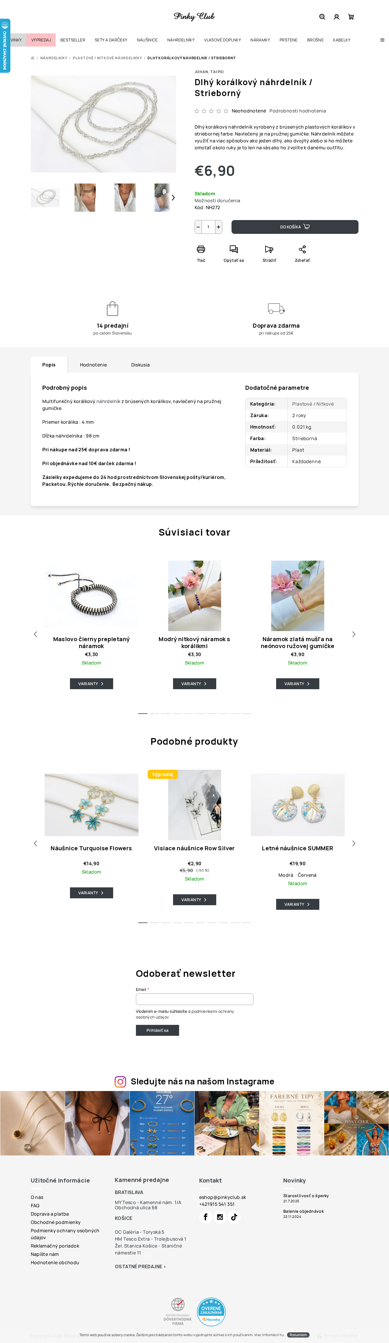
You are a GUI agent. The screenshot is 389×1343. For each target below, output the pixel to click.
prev (35, 634)
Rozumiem (298, 1334)
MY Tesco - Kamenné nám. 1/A (148, 1202)
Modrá (285, 875)
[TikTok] (234, 1217)
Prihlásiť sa (157, 1030)
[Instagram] (220, 1217)
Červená (307, 875)
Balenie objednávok (303, 1211)
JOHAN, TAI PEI (209, 71)
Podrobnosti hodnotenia (298, 111)
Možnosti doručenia (217, 200)
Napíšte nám (45, 1254)
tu (282, 1334)
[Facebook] (205, 1217)
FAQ (35, 1205)
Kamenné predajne (142, 1180)
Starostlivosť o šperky (306, 1196)
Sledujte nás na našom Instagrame (202, 1081)
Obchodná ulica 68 (136, 1207)
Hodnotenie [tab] (93, 365)
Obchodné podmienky (56, 1222)
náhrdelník (108, 401)
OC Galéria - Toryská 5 (139, 1232)
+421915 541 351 (217, 1204)
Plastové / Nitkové (313, 404)
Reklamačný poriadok (55, 1246)
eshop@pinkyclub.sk (222, 1197)
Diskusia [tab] (140, 365)
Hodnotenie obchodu (55, 1262)
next (353, 634)
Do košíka (290, 227)
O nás (37, 1197)
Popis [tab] (49, 365)
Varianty (88, 683)
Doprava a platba (50, 1214)
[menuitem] (13, 40)
